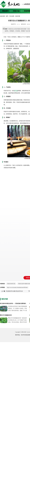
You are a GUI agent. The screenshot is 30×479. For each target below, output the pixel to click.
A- (19, 24)
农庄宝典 (11, 16)
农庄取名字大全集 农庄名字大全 (14, 291)
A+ (17, 24)
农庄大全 (16, 11)
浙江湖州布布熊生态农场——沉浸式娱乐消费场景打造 (14, 303)
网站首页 (5, 11)
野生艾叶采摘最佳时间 (6, 315)
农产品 (16, 90)
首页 (7, 16)
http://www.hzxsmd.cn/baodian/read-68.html (17, 287)
